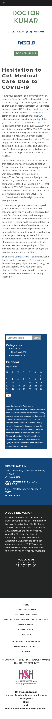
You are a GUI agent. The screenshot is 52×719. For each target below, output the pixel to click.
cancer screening (35, 409)
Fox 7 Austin (22, 429)
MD (14, 436)
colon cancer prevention (25, 412)
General (14, 348)
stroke (8, 446)
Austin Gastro (26, 629)
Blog (26, 702)
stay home (39, 442)
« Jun (8, 395)
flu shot (36, 426)
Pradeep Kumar (34, 436)
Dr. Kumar (29, 422)
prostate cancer (12, 439)
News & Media (17, 352)
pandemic (19, 436)
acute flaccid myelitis (14, 406)
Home (26, 605)
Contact (26, 634)
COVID (24, 419)
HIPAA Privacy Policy (26, 646)
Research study (25, 439)
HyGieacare (15, 432)
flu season (29, 426)
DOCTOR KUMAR (26, 17)
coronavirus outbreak (37, 416)
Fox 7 (15, 429)
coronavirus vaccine (13, 419)
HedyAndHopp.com (30, 684)
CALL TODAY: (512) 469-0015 (26, 31)
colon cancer (11, 412)
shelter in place (28, 442)
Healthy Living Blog (26, 615)
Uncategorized (16, 355)
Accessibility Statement (26, 641)
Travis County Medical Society (23, 256)
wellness (24, 446)
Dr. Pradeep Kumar (26, 692)
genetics (31, 429)
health (37, 429)
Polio (26, 436)
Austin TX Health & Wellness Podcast (26, 619)
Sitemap (26, 651)
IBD (22, 432)
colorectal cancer (12, 416)
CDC (40, 115)
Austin (25, 406)
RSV (20, 442)
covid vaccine (19, 422)
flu (12, 426)
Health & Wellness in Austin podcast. (26, 708)
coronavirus (24, 416)
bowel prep (24, 409)
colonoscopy (40, 412)
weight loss (15, 446)
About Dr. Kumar (26, 610)
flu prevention (19, 426)
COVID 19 (32, 419)
